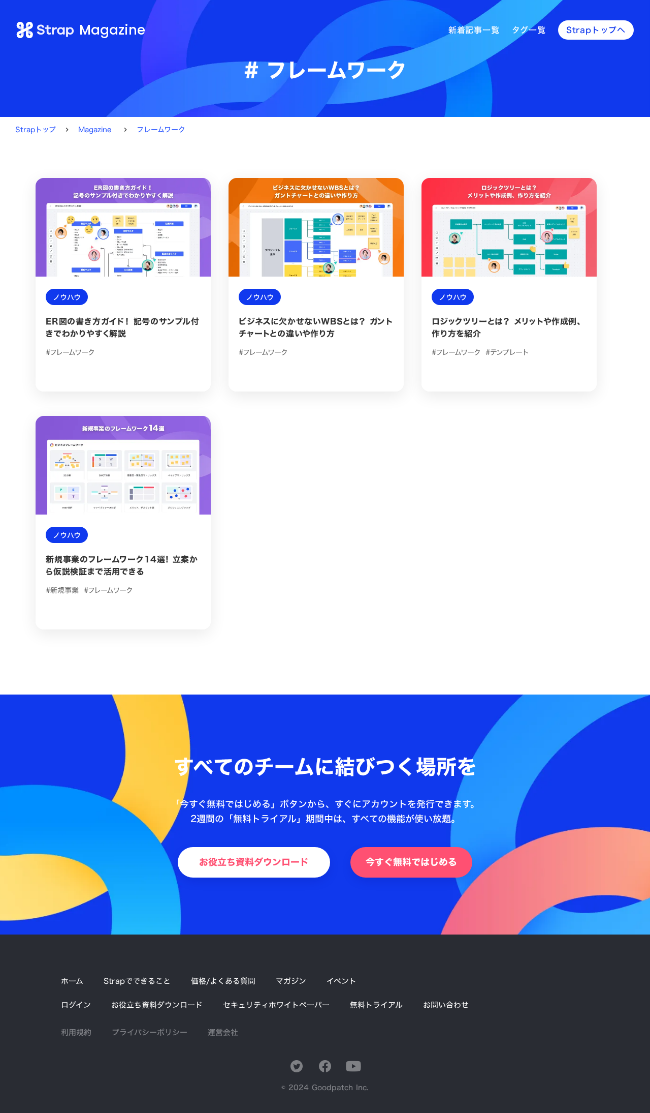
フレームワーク (161, 130)
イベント (341, 981)
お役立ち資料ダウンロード (157, 1005)
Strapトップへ (596, 30)
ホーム (72, 981)
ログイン (76, 1005)
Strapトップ (35, 130)
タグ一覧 (529, 30)
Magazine (94, 130)
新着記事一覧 (474, 30)
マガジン (291, 981)
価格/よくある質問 (223, 981)
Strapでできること (137, 981)
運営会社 (223, 1032)
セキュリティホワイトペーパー (276, 1005)
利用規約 (76, 1032)
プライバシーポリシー (149, 1032)
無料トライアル (376, 1005)
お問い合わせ (446, 1005)
